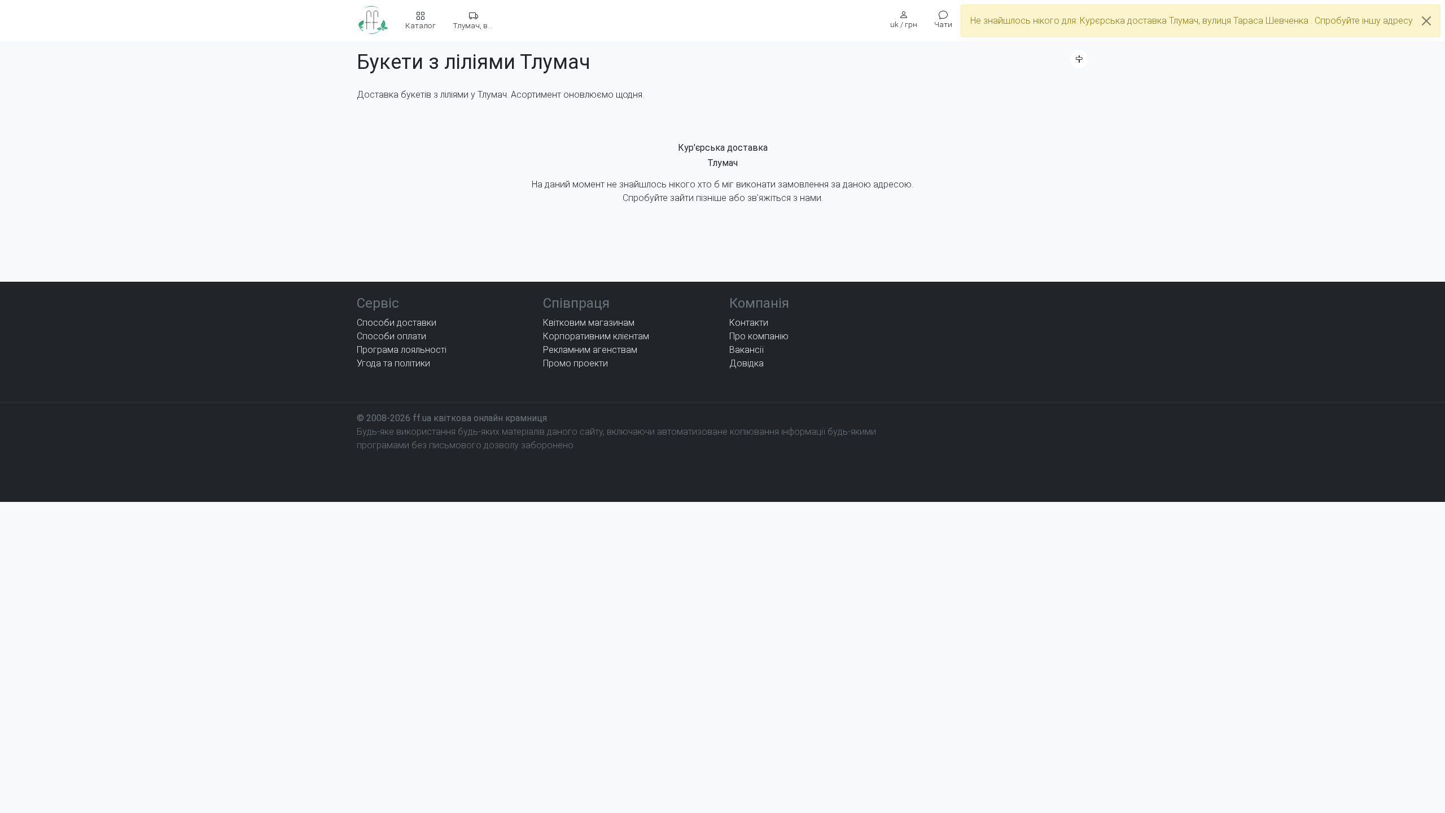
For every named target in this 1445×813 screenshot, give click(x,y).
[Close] (1426, 21)
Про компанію (759, 336)
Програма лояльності (401, 349)
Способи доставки (396, 322)
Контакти (748, 322)
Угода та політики (393, 363)
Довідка (746, 363)
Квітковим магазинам (588, 322)
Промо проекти (575, 363)
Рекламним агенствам (590, 349)
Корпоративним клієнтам (596, 336)
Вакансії (746, 349)
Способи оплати (391, 336)
